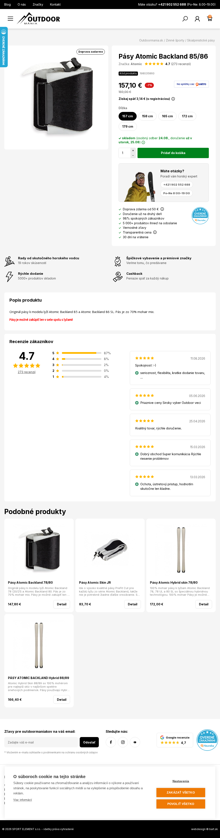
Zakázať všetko (181, 792)
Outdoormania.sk (151, 40)
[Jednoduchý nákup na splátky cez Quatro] (191, 84)
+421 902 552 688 (176, 184)
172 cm (187, 116)
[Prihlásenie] (197, 19)
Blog (7, 4)
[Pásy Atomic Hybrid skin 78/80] (181, 550)
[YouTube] (135, 742)
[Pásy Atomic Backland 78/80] (39, 550)
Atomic (136, 64)
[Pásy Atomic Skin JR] (110, 550)
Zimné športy (175, 40)
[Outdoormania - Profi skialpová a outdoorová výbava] (38, 18)
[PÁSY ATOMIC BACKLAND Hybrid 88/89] (39, 646)
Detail (61, 604)
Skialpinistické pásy (201, 40)
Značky (38, 4)
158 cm (147, 116)
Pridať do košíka (173, 153)
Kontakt (55, 4)
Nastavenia (181, 781)
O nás (22, 4)
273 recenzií (26, 372)
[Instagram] (123, 742)
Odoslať (89, 742)
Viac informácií (22, 799)
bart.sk (213, 829)
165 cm (167, 116)
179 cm (127, 126)
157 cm (127, 116)
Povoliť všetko (180, 804)
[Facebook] (111, 742)
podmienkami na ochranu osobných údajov (70, 752)
